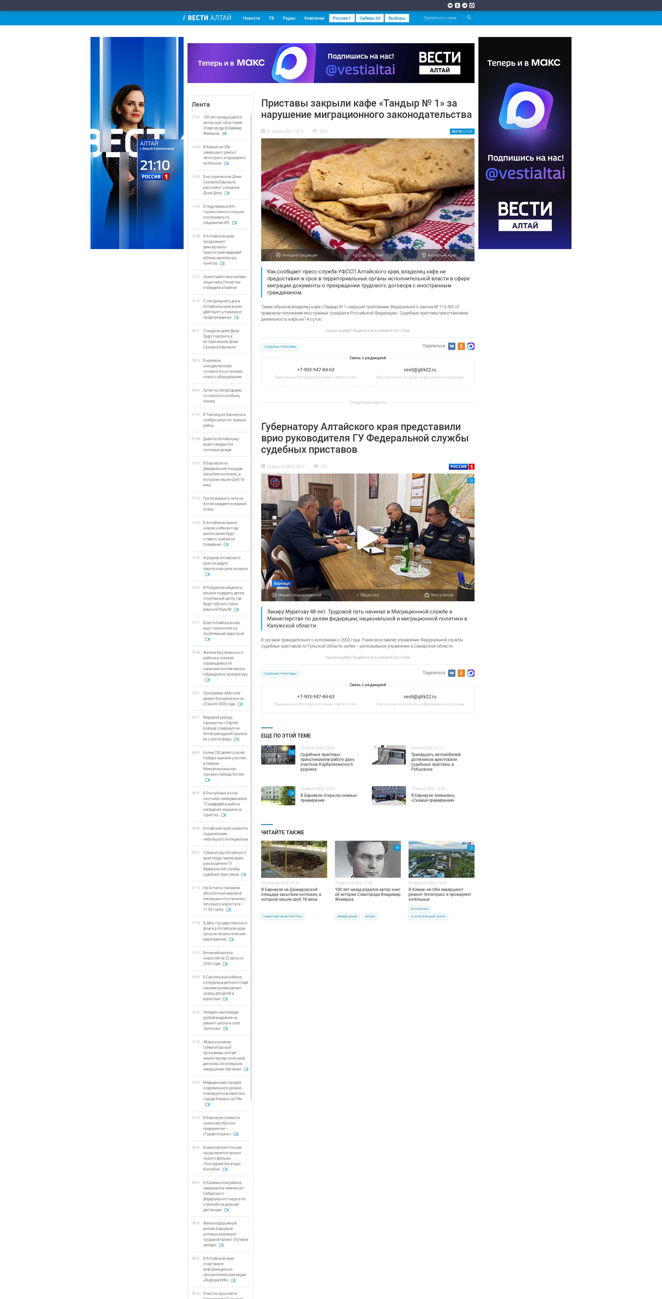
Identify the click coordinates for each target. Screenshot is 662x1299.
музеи (370, 916)
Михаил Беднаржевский (299, 595)
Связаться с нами (440, 18)
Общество (369, 595)
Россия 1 (342, 18)
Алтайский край (442, 255)
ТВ (271, 18)
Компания (314, 18)
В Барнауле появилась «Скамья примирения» (433, 798)
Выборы (397, 18)
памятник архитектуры (283, 916)
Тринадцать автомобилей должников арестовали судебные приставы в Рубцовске (436, 762)
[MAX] (472, 5)
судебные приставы (280, 347)
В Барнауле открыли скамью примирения (328, 798)
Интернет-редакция (300, 255)
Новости (251, 18)
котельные (419, 909)
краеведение (347, 916)
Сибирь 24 (370, 18)
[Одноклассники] (457, 5)
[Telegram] (464, 5)
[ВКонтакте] (450, 5)
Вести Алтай (442, 595)
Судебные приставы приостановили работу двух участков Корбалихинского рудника (327, 762)
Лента (201, 104)
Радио (289, 18)
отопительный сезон (428, 916)
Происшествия (369, 255)
